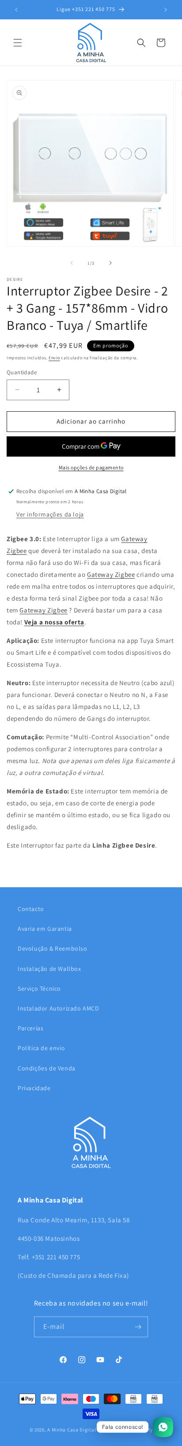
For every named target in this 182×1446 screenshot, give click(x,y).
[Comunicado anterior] (16, 9)
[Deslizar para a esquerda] (71, 263)
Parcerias (30, 1028)
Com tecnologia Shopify (124, 1430)
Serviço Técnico (39, 988)
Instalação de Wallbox (49, 969)
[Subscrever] (138, 1327)
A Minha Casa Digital (71, 1430)
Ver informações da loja (50, 514)
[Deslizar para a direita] (110, 263)
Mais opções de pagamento (91, 467)
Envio (54, 358)
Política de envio (41, 1048)
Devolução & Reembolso (52, 948)
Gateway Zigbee (111, 574)
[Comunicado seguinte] (165, 9)
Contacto (31, 909)
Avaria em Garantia (45, 929)
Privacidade (34, 1088)
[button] (17, 42)
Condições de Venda (47, 1068)
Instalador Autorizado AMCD (58, 1008)
